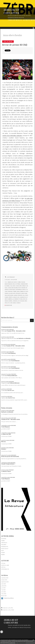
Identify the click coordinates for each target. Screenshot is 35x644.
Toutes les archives (9, 598)
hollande (12, 286)
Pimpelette (4, 383)
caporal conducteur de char (8, 338)
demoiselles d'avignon (18, 301)
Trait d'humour (11, 353)
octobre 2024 (4, 579)
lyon (11, 302)
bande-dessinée (8, 284)
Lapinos (3, 398)
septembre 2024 (5, 581)
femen (18, 291)
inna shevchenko (9, 295)
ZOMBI (2, 540)
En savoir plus (12, 642)
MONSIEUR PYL (4, 546)
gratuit (16, 282)
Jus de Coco (10, 390)
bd (12, 282)
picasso (21, 299)
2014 (8, 302)
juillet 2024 (3, 585)
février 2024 (3, 595)
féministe (20, 295)
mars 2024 (3, 593)
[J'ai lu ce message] (33, 640)
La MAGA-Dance (6, 471)
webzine (10, 282)
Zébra (2, 331)
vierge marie (24, 293)
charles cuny (16, 297)
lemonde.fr (22, 297)
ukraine (16, 295)
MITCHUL (3, 567)
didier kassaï (12, 289)
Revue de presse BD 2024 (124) (10, 456)
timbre (14, 291)
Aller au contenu (5, 1)
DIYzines (3, 563)
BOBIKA (3, 554)
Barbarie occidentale (25, 338)
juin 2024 (3, 587)
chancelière (19, 286)
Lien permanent (11, 277)
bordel (11, 301)
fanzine (23, 282)
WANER (3, 552)
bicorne (16, 287)
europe (6, 297)
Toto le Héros (5, 360)
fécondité (18, 293)
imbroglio (22, 291)
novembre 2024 (4, 577)
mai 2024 (3, 589)
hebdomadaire (24, 284)
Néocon (3, 441)
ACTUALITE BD (14, 279)
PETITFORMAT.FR (5, 569)
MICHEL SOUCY (4, 548)
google (15, 302)
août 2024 (3, 583)
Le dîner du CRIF (6, 434)
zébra (19, 282)
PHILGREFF (3, 544)
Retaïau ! (3, 449)
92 (5, 286)
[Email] (1, 631)
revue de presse (16, 284)
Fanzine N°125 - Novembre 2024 (16, 331)
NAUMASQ (3, 538)
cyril (2, 346)
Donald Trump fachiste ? (8, 464)
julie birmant (15, 299)
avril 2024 (3, 591)
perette (10, 297)
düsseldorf (11, 287)
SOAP (2, 550)
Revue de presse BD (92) (14, 45)
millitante (25, 295)
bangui (24, 289)
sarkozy (24, 286)
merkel (8, 286)
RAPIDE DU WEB (5, 565)
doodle (19, 302)
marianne (10, 291)
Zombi (3, 353)
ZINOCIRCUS (4, 542)
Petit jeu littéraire (12, 375)
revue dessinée (22, 287)
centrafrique (19, 289)
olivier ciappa (12, 293)
